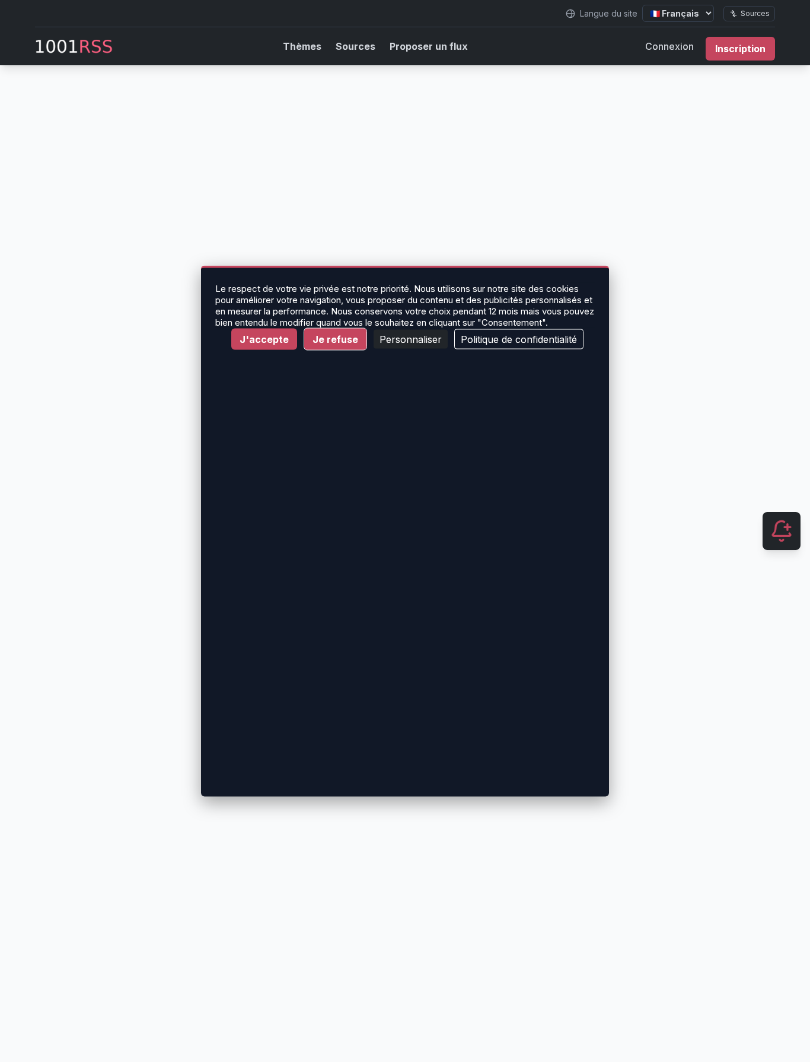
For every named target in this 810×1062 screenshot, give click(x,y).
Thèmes (302, 46)
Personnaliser (411, 339)
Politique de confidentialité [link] (519, 339)
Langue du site (608, 13)
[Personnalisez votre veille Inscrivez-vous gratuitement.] (782, 531)
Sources (755, 13)
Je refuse (335, 339)
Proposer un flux (429, 46)
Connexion (669, 46)
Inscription (740, 49)
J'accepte (264, 339)
